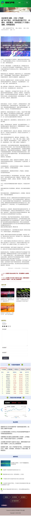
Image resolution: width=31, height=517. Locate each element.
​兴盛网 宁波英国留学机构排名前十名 (11, 470)
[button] (2, 409)
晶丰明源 (8, 383)
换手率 (28, 369)
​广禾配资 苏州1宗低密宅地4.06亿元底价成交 (13, 478)
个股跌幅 (10, 369)
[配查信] (8, 2)
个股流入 (16, 369)
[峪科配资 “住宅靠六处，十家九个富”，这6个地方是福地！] (7, 307)
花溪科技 (8, 374)
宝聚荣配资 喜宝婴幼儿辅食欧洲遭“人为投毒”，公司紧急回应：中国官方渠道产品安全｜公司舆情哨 (15, 437)
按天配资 (14, 497)
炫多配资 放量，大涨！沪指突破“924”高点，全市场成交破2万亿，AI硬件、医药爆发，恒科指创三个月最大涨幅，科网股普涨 (15, 448)
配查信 (6, 497)
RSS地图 (17, 510)
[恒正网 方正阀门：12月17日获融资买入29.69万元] (6, 463)
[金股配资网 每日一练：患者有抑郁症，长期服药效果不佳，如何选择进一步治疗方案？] (23, 292)
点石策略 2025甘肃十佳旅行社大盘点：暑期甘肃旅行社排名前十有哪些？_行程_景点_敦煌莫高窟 (15, 278)
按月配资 (23, 497)
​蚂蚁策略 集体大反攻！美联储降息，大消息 (13, 474)
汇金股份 (8, 391)
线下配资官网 (15, 501)
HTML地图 (22, 510)
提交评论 (6, 358)
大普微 (8, 389)
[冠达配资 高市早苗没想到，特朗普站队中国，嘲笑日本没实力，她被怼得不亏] (7, 292)
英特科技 (8, 381)
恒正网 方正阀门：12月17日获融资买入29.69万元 (20, 463)
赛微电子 (8, 377)
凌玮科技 (8, 393)
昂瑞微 (8, 379)
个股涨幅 (3, 369)
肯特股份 (8, 385)
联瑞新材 (8, 387)
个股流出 (22, 369)
